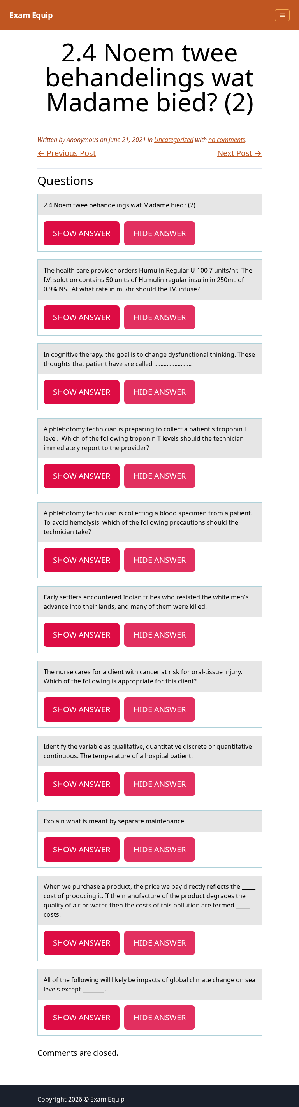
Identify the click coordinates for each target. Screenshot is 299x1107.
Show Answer (81, 233)
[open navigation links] (282, 15)
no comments (226, 139)
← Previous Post (66, 153)
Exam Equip (31, 15)
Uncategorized (173, 139)
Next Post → (239, 153)
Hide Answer (160, 233)
